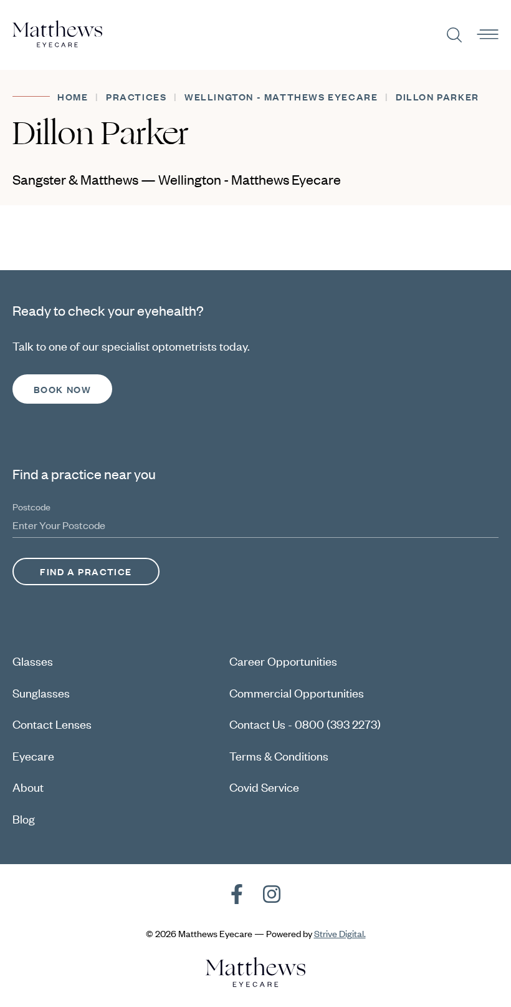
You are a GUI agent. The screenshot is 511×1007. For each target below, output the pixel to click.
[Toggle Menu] (488, 35)
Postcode (31, 506)
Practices (136, 96)
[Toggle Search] (454, 34)
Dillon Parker (437, 96)
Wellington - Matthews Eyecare (281, 96)
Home (72, 96)
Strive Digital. (340, 933)
